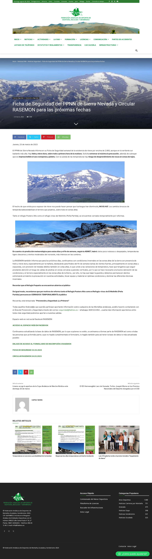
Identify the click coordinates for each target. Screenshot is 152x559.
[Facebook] (109, 1)
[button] (136, 51)
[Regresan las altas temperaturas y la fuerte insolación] (76, 440)
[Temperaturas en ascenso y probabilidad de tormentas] (33, 440)
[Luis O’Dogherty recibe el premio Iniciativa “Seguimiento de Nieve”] (119, 440)
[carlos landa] (22, 405)
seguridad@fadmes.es (68, 310)
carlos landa (37, 400)
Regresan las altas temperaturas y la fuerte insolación (75, 456)
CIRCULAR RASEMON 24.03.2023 (27, 356)
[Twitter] (114, 1)
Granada (102, 453)
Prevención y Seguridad (32, 98)
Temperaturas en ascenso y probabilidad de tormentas (32, 456)
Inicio (14, 61)
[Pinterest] (26, 372)
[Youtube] (117, 1)
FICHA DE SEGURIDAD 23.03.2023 (27, 350)
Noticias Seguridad (34, 61)
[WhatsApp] (31, 372)
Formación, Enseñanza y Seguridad (24, 453)
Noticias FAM (22, 61)
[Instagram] (112, 1)
